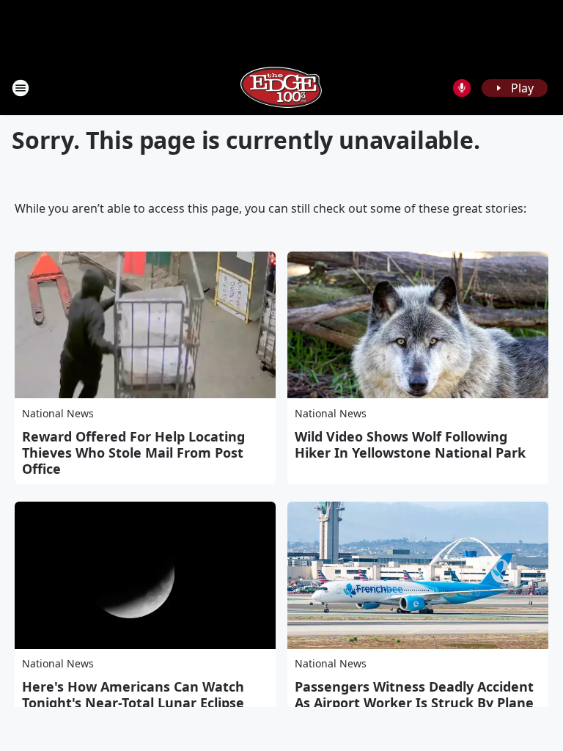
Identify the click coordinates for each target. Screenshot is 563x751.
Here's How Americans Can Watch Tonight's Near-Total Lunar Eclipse (133, 694)
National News (58, 413)
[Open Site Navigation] (20, 88)
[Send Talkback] (462, 88)
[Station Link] (281, 87)
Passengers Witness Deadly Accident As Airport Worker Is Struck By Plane (414, 694)
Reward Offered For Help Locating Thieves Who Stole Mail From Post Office (133, 452)
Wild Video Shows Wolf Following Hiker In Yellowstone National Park (410, 444)
